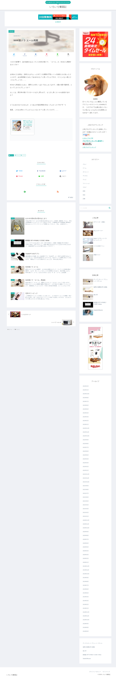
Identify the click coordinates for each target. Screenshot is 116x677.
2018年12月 (86, 612)
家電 (84, 191)
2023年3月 (86, 416)
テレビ (11, 155)
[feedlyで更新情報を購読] (24, 192)
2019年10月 (86, 573)
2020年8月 (86, 535)
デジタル (85, 175)
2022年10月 (86, 436)
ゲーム (84, 168)
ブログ (84, 187)
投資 (84, 195)
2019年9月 (86, 577)
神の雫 (84, 651)
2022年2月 (86, 466)
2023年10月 (86, 393)
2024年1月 (86, 390)
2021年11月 (86, 478)
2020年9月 (86, 531)
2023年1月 (86, 424)
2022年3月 (86, 462)
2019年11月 (86, 570)
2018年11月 (86, 616)
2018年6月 (86, 631)
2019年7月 (86, 585)
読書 (84, 198)
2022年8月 (86, 443)
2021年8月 (86, 489)
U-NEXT (58, 22)
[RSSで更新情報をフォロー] (58, 192)
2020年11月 (86, 524)
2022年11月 (86, 432)
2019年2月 (86, 604)
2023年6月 (86, 405)
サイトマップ (106, 671)
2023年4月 (86, 413)
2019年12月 (86, 566)
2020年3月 (86, 554)
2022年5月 (86, 455)
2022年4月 (86, 459)
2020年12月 (86, 520)
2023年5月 (86, 409)
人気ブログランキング (89, 147)
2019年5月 (86, 593)
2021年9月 (86, 485)
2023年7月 (86, 401)
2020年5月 (86, 547)
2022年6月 (86, 451)
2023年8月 (86, 397)
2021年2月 (86, 512)
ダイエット (86, 172)
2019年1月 (86, 608)
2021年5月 (86, 501)
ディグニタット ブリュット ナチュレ (92, 643)
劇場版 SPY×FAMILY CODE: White (92, 654)
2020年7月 (86, 539)
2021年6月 (86, 497)
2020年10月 (86, 527)
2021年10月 (86, 482)
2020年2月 (86, 558)
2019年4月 (86, 596)
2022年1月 (86, 470)
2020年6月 (86, 543)
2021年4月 (86, 505)
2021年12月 (86, 474)
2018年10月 (86, 619)
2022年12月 (86, 428)
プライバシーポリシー (95, 671)
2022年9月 (86, 439)
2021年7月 (86, 493)
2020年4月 (86, 550)
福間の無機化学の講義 (89, 647)
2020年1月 (86, 562)
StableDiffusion (87, 658)
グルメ (84, 164)
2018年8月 (86, 627)
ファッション (86, 183)
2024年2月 (86, 386)
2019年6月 (86, 589)
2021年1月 (86, 516)
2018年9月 (86, 623)
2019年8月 (86, 581)
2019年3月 (86, 600)
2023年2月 (86, 420)
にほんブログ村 (87, 138)
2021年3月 (86, 508)
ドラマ (23, 155)
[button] (68, 55)
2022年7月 (86, 447)
